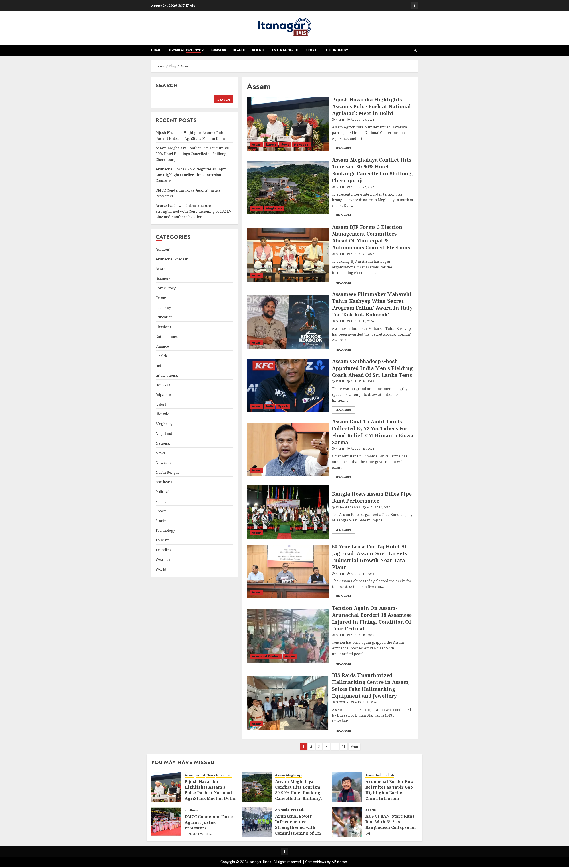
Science (258, 50)
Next (354, 746)
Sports (312, 50)
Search (167, 85)
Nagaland (164, 433)
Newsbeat (184, 50)
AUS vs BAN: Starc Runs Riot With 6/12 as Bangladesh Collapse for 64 (391, 824)
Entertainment (285, 50)
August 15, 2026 (362, 382)
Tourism (163, 540)
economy (163, 307)
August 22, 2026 (362, 187)
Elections (163, 327)
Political (162, 491)
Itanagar (163, 385)
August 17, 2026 (362, 321)
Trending (164, 549)
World (161, 569)
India (270, 406)
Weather (163, 559)
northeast (164, 482)
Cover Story (166, 288)
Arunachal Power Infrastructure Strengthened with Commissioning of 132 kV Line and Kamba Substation (193, 211)
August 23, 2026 (362, 120)
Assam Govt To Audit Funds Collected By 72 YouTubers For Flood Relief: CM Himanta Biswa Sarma (372, 431)
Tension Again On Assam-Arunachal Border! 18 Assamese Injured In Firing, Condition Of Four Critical (372, 618)
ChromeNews (315, 861)
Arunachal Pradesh (266, 656)
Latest (271, 144)
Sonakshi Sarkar (347, 507)
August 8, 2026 (366, 702)
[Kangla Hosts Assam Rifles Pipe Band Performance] (287, 512)
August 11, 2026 (362, 574)
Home (156, 50)
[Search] (415, 50)
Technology (336, 50)
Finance (162, 346)
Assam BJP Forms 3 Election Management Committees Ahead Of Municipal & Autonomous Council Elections (371, 237)
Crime (161, 298)
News (285, 144)
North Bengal (167, 472)
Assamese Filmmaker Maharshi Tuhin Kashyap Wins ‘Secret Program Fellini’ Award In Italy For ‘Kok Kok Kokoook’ (372, 304)
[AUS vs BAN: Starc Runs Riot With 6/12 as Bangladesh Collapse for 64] (347, 822)
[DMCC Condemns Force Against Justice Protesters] (166, 822)
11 (343, 746)
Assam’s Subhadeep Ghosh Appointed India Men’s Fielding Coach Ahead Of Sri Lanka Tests (372, 368)
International (167, 375)
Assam (257, 144)
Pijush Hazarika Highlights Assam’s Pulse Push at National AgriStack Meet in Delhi (371, 106)
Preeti (339, 120)
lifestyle (162, 414)
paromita (341, 702)
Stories (161, 520)
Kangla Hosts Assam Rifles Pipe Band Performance (372, 497)
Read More (343, 148)
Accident (163, 249)
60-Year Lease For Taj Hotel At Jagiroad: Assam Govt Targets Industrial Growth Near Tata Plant (369, 556)
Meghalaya (274, 208)
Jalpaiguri (164, 394)
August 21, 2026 (362, 254)
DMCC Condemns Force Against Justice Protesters (209, 822)
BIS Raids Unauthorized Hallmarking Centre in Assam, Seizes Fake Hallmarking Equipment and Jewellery (371, 685)
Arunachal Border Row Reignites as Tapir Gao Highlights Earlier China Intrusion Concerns (191, 175)
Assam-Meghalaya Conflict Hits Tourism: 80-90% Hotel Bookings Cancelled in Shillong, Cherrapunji (372, 169)
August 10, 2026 (362, 635)
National (163, 443)
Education (164, 317)
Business (218, 50)
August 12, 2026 (362, 449)
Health (239, 50)
